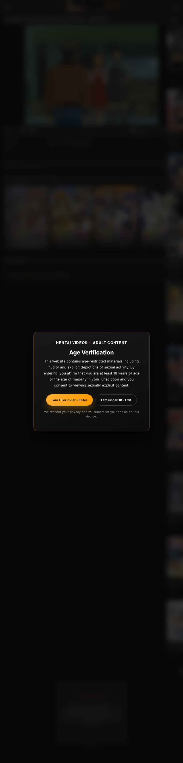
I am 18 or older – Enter (69, 400)
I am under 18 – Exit (116, 400)
